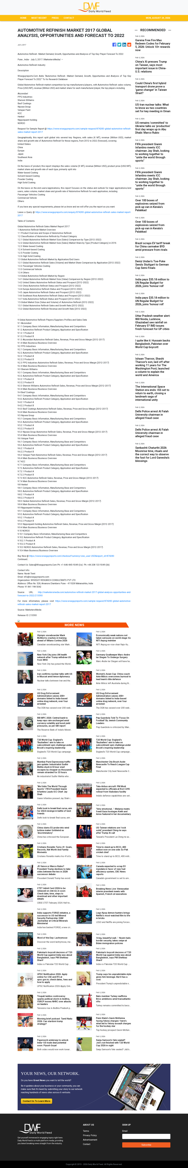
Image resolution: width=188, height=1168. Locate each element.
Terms (86, 1131)
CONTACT (69, 18)
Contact (86, 1144)
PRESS (55, 18)
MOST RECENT (39, 18)
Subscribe (146, 1145)
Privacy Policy (90, 1135)
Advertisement (90, 1139)
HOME (23, 18)
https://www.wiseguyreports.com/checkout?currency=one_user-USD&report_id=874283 (71, 556)
